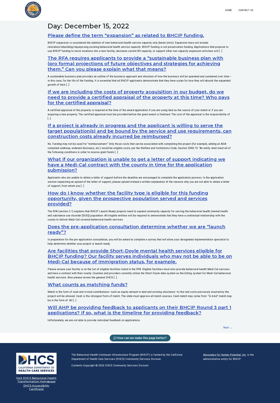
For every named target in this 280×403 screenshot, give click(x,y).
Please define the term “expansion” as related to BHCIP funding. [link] (126, 35)
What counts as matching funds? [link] (88, 284)
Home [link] (228, 10)
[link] (33, 16)
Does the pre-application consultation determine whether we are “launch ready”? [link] (136, 229)
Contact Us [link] (246, 10)
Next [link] (227, 327)
